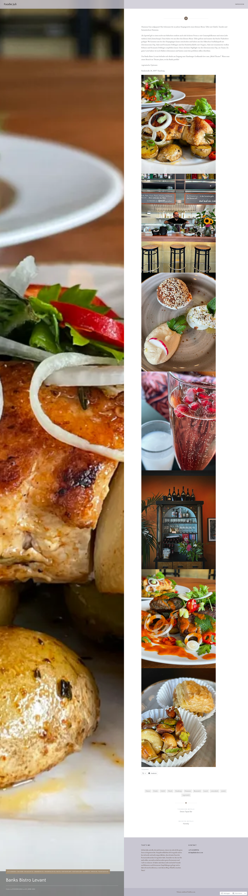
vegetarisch (103, 871)
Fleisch (170, 791)
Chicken (20, 871)
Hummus (188, 791)
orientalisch (50, 871)
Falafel (163, 791)
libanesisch (38, 871)
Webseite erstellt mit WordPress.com (186, 892)
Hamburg (178, 791)
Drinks (155, 791)
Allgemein (11, 871)
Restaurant (66, 871)
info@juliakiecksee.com (195, 852)
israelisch (28, 871)
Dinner (148, 791)
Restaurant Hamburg (81, 871)
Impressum (239, 4)
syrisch (94, 871)
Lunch (206, 791)
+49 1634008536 (193, 850)
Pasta (58, 871)
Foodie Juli (10, 4)
